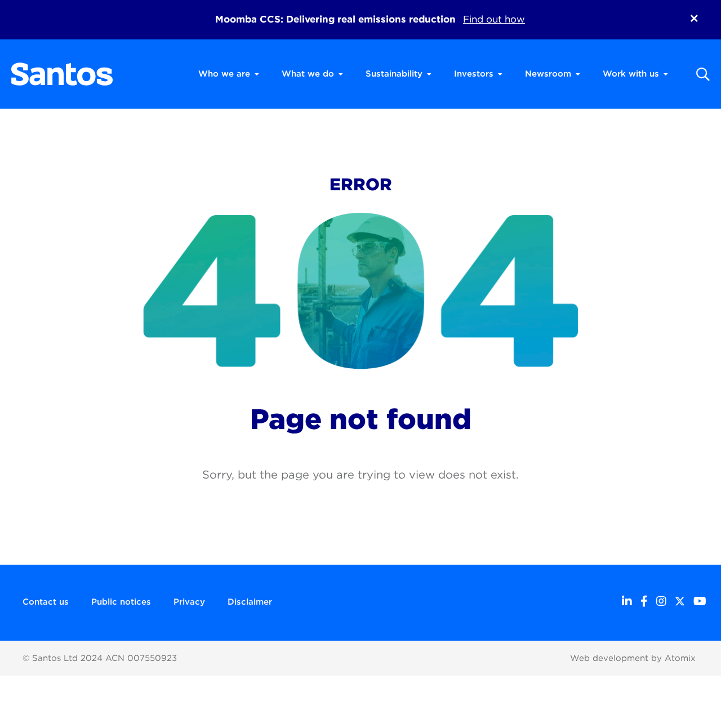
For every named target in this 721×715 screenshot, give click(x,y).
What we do (308, 74)
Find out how (494, 19)
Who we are (224, 74)
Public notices (121, 602)
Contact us (46, 602)
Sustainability (394, 74)
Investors (473, 74)
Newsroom (548, 74)
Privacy (189, 602)
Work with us (631, 74)
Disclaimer (250, 602)
